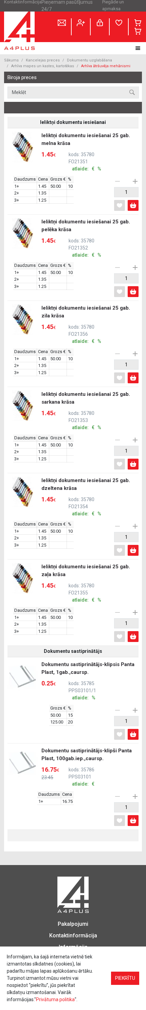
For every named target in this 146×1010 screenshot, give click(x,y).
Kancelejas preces (43, 60)
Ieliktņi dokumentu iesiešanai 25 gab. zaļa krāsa (85, 583)
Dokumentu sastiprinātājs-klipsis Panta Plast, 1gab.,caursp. (87, 680)
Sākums (11, 60)
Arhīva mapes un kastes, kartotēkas (42, 66)
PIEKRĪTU (125, 978)
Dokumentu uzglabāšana (89, 60)
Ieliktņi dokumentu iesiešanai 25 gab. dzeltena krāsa (85, 496)
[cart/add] (133, 205)
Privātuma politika (55, 999)
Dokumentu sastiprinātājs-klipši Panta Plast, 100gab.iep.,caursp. (86, 767)
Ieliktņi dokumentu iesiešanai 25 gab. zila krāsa (85, 324)
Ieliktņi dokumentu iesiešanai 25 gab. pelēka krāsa (85, 238)
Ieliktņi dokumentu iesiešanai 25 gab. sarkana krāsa (85, 410)
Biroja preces (22, 77)
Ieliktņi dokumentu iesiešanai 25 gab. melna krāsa (85, 151)
